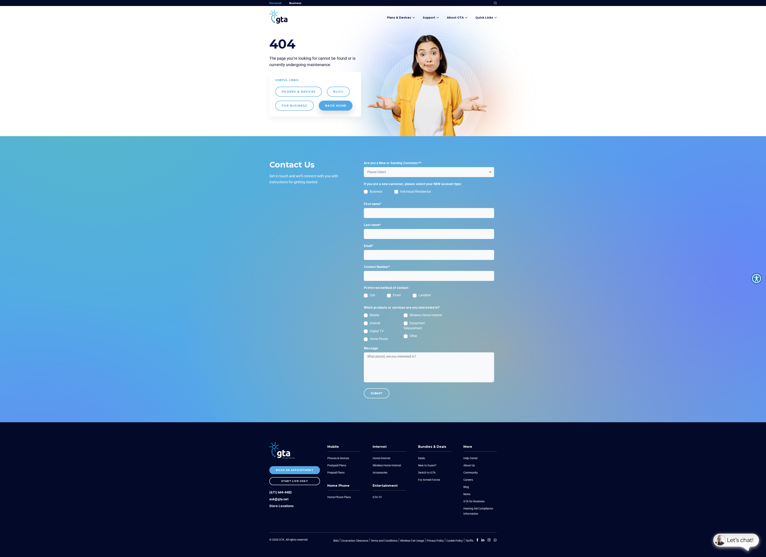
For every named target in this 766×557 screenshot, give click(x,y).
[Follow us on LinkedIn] (481, 540)
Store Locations (281, 506)
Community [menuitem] (470, 472)
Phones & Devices (299, 91)
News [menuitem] (466, 494)
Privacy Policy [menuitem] (435, 540)
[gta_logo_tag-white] (282, 458)
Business (295, 3)
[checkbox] (404, 193)
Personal (275, 3)
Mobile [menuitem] (333, 447)
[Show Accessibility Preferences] (756, 278)
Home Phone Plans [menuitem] (339, 497)
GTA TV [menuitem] (377, 497)
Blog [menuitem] (466, 487)
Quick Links (484, 17)
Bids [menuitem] (336, 540)
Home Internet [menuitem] (381, 458)
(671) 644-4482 (280, 492)
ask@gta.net (278, 499)
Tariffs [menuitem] (469, 540)
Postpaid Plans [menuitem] (336, 465)
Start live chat (294, 481)
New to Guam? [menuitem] (427, 465)
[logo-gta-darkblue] (278, 22)
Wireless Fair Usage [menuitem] (412, 540)
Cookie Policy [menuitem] (454, 540)
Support (429, 17)
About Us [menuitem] (469, 465)
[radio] (375, 295)
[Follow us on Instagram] (494, 540)
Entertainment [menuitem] (385, 486)
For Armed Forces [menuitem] (429, 479)
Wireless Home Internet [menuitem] (387, 465)
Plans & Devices (399, 17)
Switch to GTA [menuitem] (426, 472)
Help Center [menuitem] (470, 458)
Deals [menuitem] (421, 458)
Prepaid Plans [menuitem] (336, 472)
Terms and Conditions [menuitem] (384, 540)
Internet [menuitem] (380, 447)
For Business (294, 105)
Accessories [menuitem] (380, 472)
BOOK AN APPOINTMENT (294, 470)
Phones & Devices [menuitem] (338, 458)
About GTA (455, 17)
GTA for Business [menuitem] (474, 501)
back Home (335, 105)
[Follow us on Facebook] (477, 540)
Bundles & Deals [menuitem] (432, 447)
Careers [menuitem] (468, 479)
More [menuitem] (467, 447)
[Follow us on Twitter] (487, 540)
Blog (338, 91)
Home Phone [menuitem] (338, 486)
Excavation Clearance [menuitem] (354, 540)
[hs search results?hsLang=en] (495, 2)
